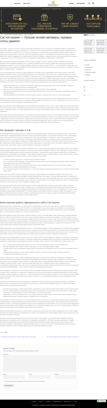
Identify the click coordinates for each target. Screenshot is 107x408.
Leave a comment (28, 34)
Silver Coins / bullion (90, 72)
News (6, 332)
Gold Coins (17, 3)
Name (5, 374)
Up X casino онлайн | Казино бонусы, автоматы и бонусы (62, 336)
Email (31, 374)
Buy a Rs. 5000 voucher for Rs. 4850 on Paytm (101, 42)
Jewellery (71, 3)
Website (57, 374)
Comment (6, 354)
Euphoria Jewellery (17, 34)
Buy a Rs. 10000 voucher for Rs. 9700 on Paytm (88, 42)
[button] (2, 20)
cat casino (45, 239)
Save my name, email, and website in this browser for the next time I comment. (25, 381)
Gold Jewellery (81, 3)
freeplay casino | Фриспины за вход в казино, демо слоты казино (19, 336)
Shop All (87, 64)
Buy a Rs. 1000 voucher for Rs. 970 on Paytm (101, 50)
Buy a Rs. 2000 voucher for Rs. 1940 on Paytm (88, 50)
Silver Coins (26, 3)
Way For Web (71, 405)
